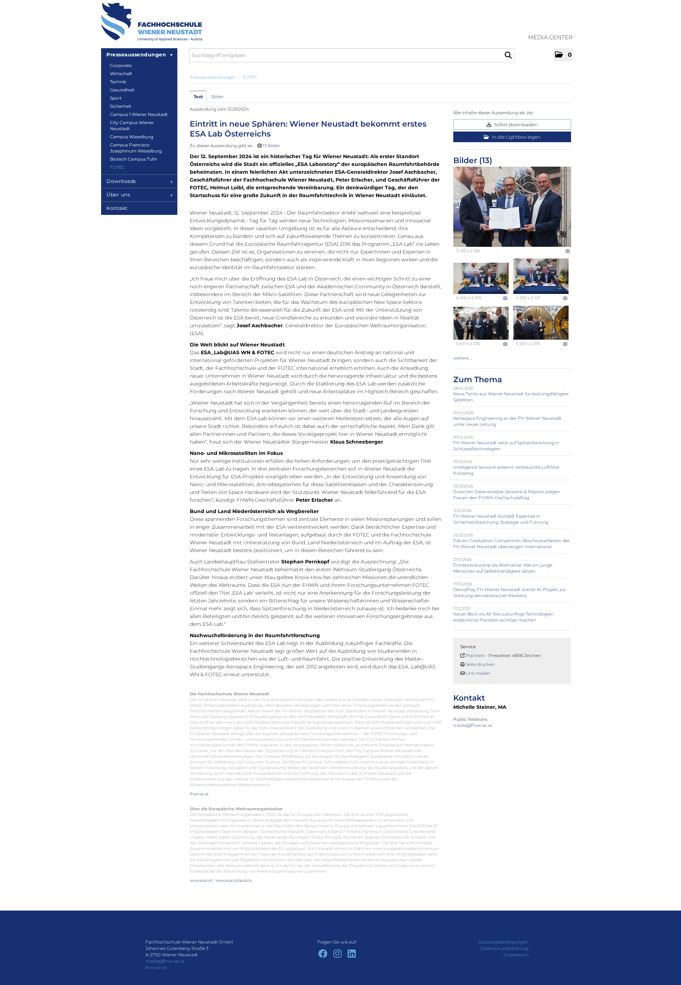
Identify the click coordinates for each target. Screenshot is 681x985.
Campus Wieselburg (131, 136)
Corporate (121, 65)
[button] (563, 54)
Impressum (516, 954)
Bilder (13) (472, 160)
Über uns (118, 194)
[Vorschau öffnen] (512, 207)
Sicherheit (120, 106)
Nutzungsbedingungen (503, 942)
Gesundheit (122, 90)
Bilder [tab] (217, 96)
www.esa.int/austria (233, 880)
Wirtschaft (121, 73)
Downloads (121, 181)
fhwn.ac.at (199, 793)
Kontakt (117, 208)
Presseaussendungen (136, 54)
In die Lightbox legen (516, 137)
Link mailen (478, 673)
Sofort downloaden (515, 124)
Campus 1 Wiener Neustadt (139, 114)
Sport (116, 98)
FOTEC (117, 167)
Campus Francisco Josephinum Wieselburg (136, 148)
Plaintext (475, 655)
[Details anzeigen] (568, 251)
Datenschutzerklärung (504, 948)
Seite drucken (480, 664)
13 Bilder (271, 145)
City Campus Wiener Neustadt (132, 125)
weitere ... (462, 358)
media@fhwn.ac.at (473, 725)
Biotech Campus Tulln (133, 159)
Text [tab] (198, 96)
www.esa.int (201, 880)
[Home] (151, 22)
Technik (118, 81)
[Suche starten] (508, 55)
